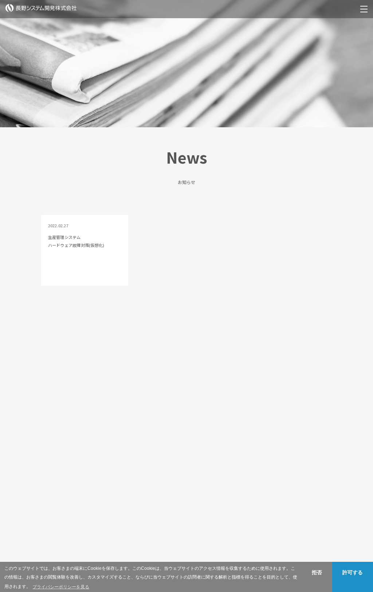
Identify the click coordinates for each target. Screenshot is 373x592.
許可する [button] (352, 572)
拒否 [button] (317, 572)
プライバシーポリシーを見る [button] (60, 586)
